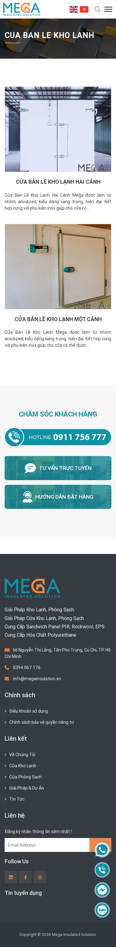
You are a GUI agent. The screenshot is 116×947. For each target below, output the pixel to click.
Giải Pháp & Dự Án (26, 788)
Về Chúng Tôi (22, 754)
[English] (74, 9)
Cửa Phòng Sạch (25, 777)
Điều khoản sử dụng (28, 711)
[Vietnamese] (84, 9)
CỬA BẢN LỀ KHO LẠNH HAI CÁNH (58, 181)
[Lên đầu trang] (102, 932)
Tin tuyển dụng (23, 892)
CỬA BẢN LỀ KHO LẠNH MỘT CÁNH (58, 319)
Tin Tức (16, 799)
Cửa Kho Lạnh (22, 766)
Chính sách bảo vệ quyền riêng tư (41, 722)
